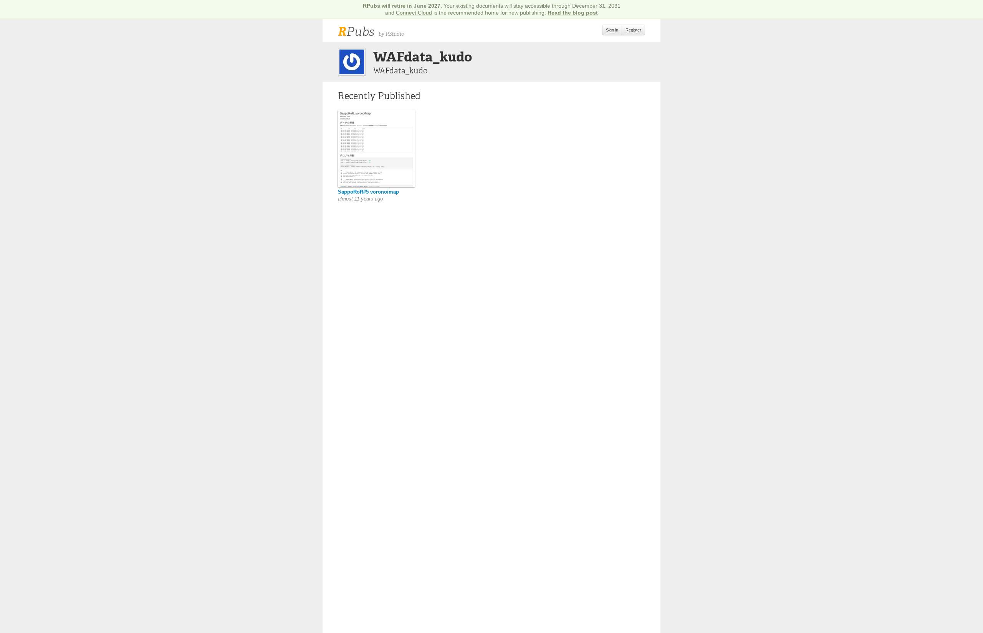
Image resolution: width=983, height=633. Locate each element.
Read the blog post (573, 13)
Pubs (356, 31)
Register (633, 30)
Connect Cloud (414, 13)
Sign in (612, 30)
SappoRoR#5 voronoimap (368, 192)
